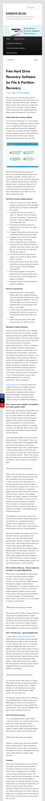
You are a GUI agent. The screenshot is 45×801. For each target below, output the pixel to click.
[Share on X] (2, 400)
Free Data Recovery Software (15, 48)
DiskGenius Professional (14, 43)
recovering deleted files (23, 636)
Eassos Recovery (12, 385)
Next (36, 60)
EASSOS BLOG (16, 13)
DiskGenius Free (19, 39)
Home (8, 39)
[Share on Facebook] (2, 396)
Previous (10, 60)
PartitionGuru (31, 523)
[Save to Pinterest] (2, 405)
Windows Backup (11, 53)
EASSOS (26, 93)
